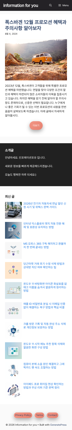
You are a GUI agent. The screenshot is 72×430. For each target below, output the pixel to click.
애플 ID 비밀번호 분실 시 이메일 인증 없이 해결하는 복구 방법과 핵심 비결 (44, 305)
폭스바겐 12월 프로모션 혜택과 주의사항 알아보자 (35, 25)
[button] (50, 5)
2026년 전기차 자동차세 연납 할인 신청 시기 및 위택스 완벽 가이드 (44, 205)
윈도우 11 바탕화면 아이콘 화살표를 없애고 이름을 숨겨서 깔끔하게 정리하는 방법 (45, 287)
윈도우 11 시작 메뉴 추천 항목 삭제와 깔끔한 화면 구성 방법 (44, 345)
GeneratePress (58, 424)
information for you (20, 5)
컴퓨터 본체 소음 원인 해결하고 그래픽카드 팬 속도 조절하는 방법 (43, 365)
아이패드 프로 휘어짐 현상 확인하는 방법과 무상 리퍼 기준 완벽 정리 (43, 385)
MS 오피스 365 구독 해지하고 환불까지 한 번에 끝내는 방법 (44, 245)
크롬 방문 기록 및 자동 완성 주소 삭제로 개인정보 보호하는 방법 (44, 325)
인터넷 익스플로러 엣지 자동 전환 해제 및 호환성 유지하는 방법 (43, 225)
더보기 (36, 125)
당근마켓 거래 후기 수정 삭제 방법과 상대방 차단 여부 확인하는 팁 (43, 265)
